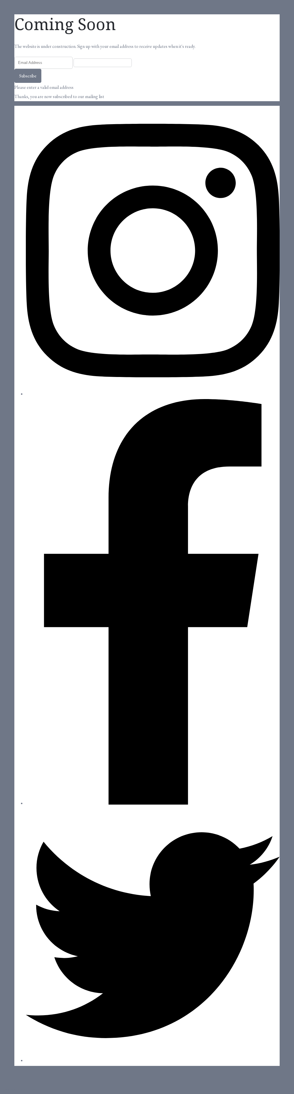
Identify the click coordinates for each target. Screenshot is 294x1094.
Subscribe (27, 76)
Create (33, 1089)
